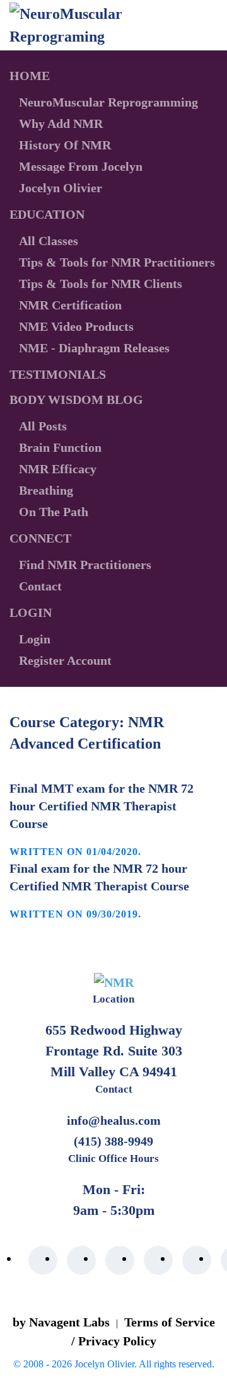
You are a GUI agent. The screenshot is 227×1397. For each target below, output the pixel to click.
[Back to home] (81, 25)
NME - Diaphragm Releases (94, 348)
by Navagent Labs (61, 1322)
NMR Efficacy (57, 469)
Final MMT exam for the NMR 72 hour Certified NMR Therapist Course (101, 806)
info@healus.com (114, 1120)
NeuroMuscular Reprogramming (108, 102)
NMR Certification (70, 305)
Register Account (65, 660)
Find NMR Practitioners (85, 565)
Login (34, 639)
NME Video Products (76, 326)
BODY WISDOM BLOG (76, 399)
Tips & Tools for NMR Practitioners (117, 262)
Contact (40, 586)
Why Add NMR (61, 123)
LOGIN (30, 612)
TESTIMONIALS (57, 374)
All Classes (48, 241)
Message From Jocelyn (81, 166)
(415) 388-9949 (113, 1141)
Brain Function (60, 447)
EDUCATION (46, 214)
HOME (29, 76)
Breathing (46, 490)
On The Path (53, 512)
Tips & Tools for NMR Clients (100, 283)
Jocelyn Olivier (60, 188)
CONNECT (40, 538)
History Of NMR (65, 145)
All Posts (43, 426)
